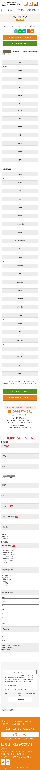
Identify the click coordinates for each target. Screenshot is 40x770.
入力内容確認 (20, 699)
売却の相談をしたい (8, 556)
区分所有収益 (7, 579)
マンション (18, 26)
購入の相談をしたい (8, 551)
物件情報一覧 (8, 26)
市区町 (3, 597)
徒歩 (3, 619)
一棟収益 (5, 583)
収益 (33, 26)
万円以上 (4, 636)
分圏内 (3, 624)
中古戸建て (6, 577)
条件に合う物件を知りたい (10, 560)
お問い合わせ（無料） (20, 43)
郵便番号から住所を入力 (8, 475)
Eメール (5, 536)
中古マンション (7, 575)
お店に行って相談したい (10, 554)
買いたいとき (11, 10)
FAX (4, 534)
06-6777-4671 (21, 411)
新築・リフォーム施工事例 (12, 721)
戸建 (24, 26)
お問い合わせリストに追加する (20, 37)
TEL (4, 532)
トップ (3, 10)
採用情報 (5, 724)
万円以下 (4, 640)
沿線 (3, 605)
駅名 (3, 609)
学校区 (3, 601)
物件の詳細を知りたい (9, 552)
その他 (5, 562)
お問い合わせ (19, 734)
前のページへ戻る (7, 710)
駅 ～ (3, 613)
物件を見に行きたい (8, 558)
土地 (29, 26)
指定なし (5, 538)
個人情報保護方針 (18, 724)
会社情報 (27, 721)
